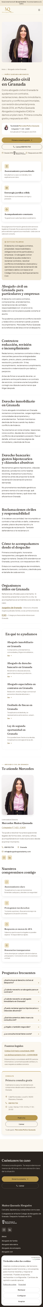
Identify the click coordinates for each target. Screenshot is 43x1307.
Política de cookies (9, 1284)
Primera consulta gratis (21, 140)
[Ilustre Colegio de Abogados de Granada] (19, 153)
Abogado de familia (9, 1241)
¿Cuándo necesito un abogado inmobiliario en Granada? (17, 1000)
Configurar (21, 1296)
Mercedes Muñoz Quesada (29, 126)
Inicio (4, 69)
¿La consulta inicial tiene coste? (18, 1034)
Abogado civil (7, 1252)
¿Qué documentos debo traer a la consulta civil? (18, 1018)
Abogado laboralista (10, 1244)
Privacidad (22, 1284)
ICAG (4, 615)
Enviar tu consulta (19, 1179)
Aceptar (21, 1301)
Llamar (21, 1124)
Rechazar (21, 1290)
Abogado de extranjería (11, 1248)
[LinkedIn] (9, 857)
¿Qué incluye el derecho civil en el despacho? (18, 981)
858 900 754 (9, 847)
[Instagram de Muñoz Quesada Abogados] (4, 857)
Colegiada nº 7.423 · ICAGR (20, 129)
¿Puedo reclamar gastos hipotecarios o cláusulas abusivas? (21, 1009)
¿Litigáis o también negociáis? (17, 1027)
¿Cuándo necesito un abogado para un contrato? (21, 990)
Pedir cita (21, 1118)
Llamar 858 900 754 (23, 147)
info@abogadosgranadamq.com (17, 852)
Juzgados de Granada (12, 607)
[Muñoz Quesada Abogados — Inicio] (8, 10)
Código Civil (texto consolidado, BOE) (19, 1051)
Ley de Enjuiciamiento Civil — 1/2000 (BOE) (21, 1055)
